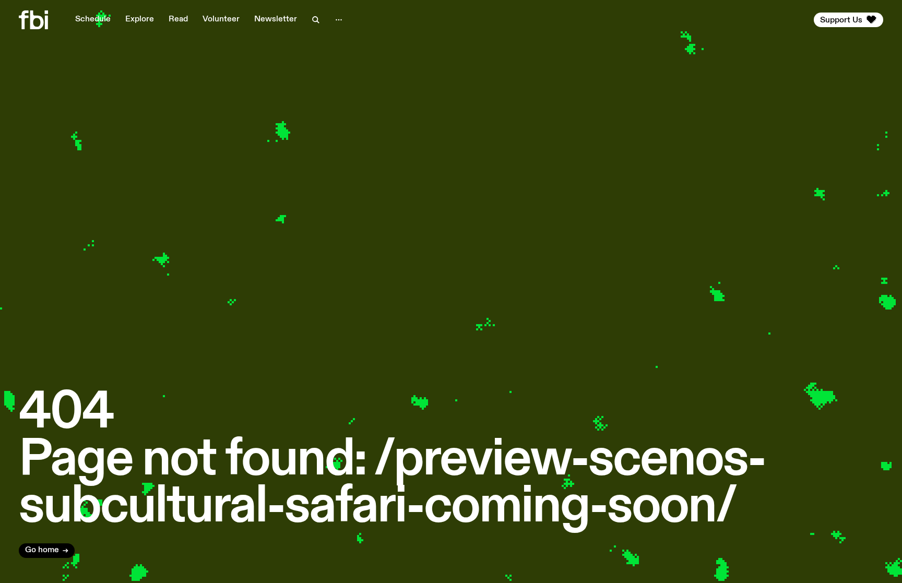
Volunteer (221, 19)
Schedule (93, 19)
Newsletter (275, 19)
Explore (139, 19)
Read (178, 19)
